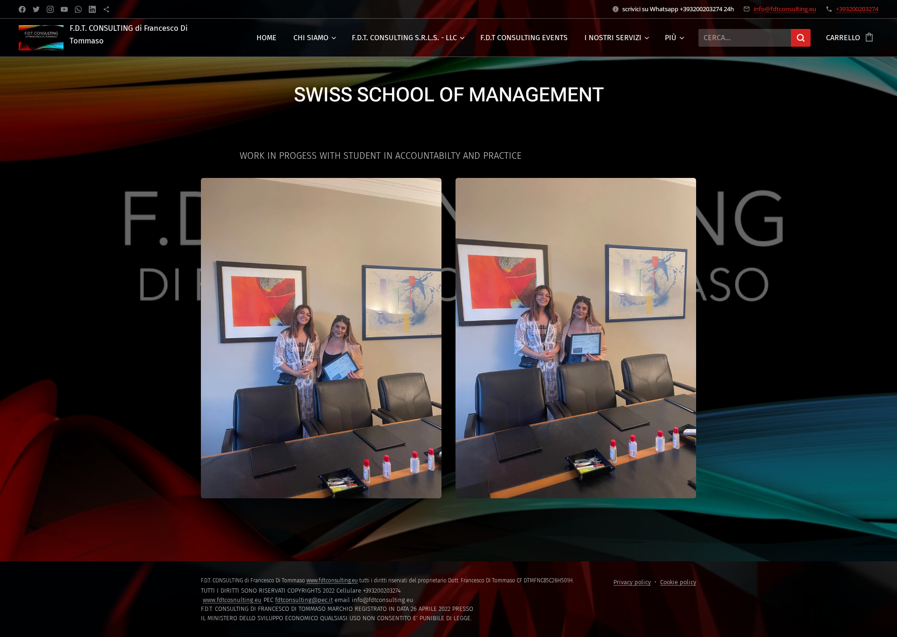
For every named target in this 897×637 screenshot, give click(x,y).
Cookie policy (678, 582)
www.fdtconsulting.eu (332, 580)
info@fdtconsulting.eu (785, 9)
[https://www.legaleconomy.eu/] (106, 9)
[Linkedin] (92, 9)
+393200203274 (857, 9)
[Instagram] (50, 9)
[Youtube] (64, 9)
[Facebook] (22, 9)
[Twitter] (36, 9)
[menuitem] (266, 38)
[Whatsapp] (78, 9)
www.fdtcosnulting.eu (232, 599)
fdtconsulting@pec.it (304, 599)
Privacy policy (632, 582)
